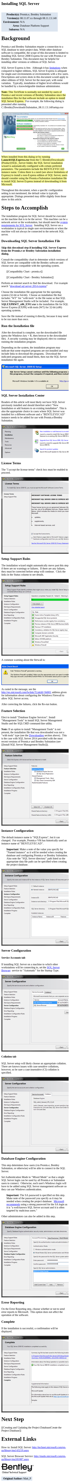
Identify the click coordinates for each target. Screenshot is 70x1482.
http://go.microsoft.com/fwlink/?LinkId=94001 (26, 692)
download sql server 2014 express (28, 286)
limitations (54, 67)
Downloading (36, 735)
